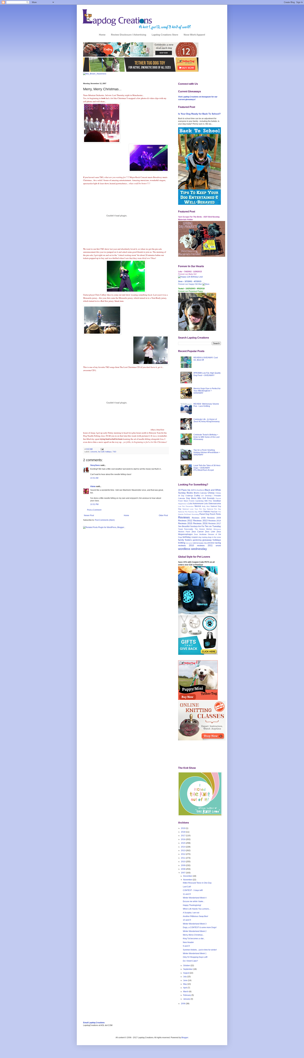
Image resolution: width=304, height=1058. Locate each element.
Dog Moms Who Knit (196, 498)
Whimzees (217, 529)
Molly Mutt (206, 506)
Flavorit (218, 498)
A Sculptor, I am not (191, 913)
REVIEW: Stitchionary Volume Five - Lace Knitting (206, 405)
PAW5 (200, 512)
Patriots (206, 512)
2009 (183, 865)
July (185, 977)
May (185, 984)
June (185, 980)
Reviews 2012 (185, 520)
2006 (183, 1003)
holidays (108, 452)
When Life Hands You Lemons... (196, 909)
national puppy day (200, 543)
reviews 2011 (205, 545)
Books (190, 492)
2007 (183, 873)
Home (102, 34)
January (187, 999)
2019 (183, 828)
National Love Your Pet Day (194, 509)
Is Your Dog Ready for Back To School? (199, 113)
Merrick (198, 506)
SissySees (95, 465)
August (186, 973)
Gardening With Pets (203, 501)
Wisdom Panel (184, 532)
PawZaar (214, 512)
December (188, 876)
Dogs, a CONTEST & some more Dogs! (199, 927)
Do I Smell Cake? (190, 961)
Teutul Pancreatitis (185, 529)
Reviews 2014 (214, 521)
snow (218, 545)
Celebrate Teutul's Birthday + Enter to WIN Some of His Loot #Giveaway (206, 437)
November (188, 880)
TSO (114, 452)
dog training (202, 537)
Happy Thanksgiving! (192, 905)
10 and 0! (187, 920)
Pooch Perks (215, 514)
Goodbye (217, 501)
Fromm (191, 501)
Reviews (184, 517)
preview (210, 543)
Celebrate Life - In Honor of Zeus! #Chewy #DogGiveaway (206, 420)
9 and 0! (186, 946)
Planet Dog (204, 514)
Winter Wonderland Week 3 (194, 924)
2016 (183, 839)
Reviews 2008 (199, 518)
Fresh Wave (183, 501)
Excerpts (211, 498)
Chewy (211, 492)
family (181, 540)
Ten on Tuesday (213, 526)
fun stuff (101, 452)
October (186, 965)
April (185, 988)
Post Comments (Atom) (105, 520)
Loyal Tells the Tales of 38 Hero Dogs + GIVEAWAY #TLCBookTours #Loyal (206, 467)
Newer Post (89, 515)
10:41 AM (94, 478)
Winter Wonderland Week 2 (194, 931)
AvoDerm (200, 490)
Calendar (203, 493)
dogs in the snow (214, 537)
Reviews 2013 (200, 520)
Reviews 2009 (214, 518)
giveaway (207, 540)
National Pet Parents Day (187, 512)
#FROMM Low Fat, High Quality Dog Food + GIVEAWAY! (207, 374)
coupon (194, 537)
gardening (197, 540)
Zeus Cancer (198, 532)
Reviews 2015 (185, 523)
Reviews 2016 (200, 523)
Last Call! (187, 887)
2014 (183, 847)
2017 (183, 835)
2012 (183, 854)
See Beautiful (184, 526)
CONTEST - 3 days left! (193, 890)
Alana (92, 486)
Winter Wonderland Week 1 (194, 953)
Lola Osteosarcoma (212, 503)
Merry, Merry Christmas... (193, 935)
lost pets (189, 543)
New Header (188, 942)
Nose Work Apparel (194, 34)
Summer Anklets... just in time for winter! (200, 950)
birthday (187, 537)
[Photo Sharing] (101, 142)
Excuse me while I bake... (194, 901)
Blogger (184, 1037)
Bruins (196, 493)
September (188, 969)
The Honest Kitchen (203, 529)
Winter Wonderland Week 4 (194, 898)
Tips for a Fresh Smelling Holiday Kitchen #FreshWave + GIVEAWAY (206, 452)
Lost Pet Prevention (186, 506)
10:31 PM (94, 504)
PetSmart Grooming (191, 514)
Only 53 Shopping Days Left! (195, 957)
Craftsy (197, 495)
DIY (202, 496)
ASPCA (193, 490)
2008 (183, 869)
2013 (183, 850)
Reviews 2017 (214, 523)
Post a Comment (94, 510)
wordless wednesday (192, 548)
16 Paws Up (184, 490)
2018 (183, 832)
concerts (93, 452)
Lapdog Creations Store (165, 34)
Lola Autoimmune (195, 503)
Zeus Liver (210, 532)
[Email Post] (102, 449)
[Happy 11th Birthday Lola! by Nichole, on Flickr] (190, 277)
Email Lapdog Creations (94, 1023)
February (187, 995)
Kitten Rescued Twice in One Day (197, 883)
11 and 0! (187, 894)
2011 (183, 858)
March (186, 991)
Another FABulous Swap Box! (195, 916)
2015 (183, 843)
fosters (188, 540)
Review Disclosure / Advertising (128, 34)
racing (218, 542)
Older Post (163, 515)
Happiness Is (183, 503)
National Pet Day (214, 509)
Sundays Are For (197, 526)
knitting (181, 542)
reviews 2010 (186, 545)
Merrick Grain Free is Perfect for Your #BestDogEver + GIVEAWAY (207, 390)
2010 (183, 861)
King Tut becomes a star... (194, 938)
